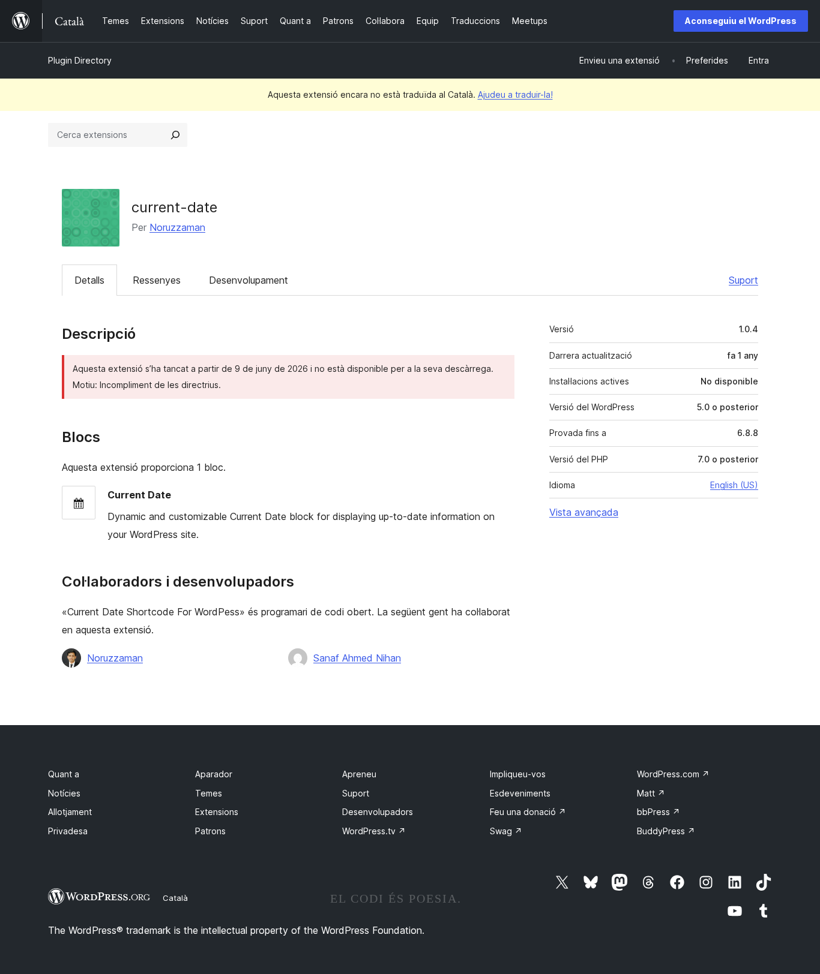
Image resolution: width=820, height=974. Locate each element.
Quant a (63, 774)
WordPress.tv (374, 831)
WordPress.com (673, 774)
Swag (506, 831)
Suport (743, 280)
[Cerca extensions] (175, 135)
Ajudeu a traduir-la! (515, 94)
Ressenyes (157, 280)
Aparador (213, 774)
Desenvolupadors (377, 812)
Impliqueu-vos (518, 774)
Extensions (216, 812)
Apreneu (359, 774)
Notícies (64, 793)
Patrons (210, 831)
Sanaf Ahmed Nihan (357, 658)
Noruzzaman (177, 227)
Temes (208, 793)
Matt (651, 793)
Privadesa (68, 831)
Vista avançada (583, 512)
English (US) (734, 485)
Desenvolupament (248, 280)
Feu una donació (528, 812)
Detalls (89, 280)
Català (175, 898)
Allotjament (70, 812)
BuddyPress (666, 831)
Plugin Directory (80, 60)
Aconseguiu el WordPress (741, 21)
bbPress (658, 812)
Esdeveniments (520, 793)
